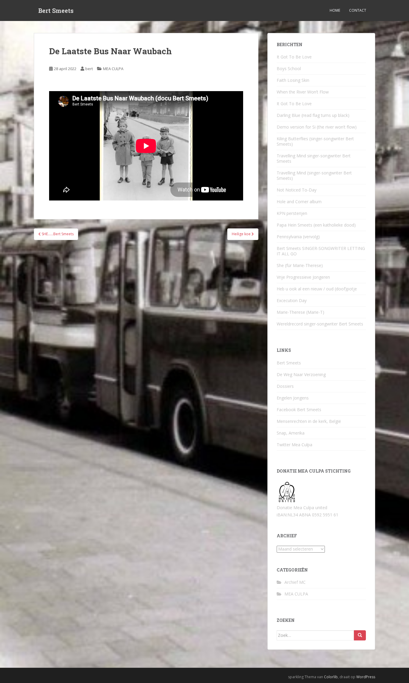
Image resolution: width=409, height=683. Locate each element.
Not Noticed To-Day (296, 190)
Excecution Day (292, 300)
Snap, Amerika (291, 433)
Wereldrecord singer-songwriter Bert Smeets (320, 324)
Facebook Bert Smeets (299, 409)
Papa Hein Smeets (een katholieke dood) (316, 225)
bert (89, 68)
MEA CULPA (113, 68)
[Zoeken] (360, 635)
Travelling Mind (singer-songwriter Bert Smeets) (314, 175)
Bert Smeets (56, 10)
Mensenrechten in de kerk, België (309, 421)
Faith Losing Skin (293, 80)
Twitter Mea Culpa (294, 444)
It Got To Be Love (294, 57)
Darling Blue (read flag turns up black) (313, 115)
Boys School (289, 68)
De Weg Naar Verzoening (301, 374)
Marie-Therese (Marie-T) (300, 312)
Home (335, 10)
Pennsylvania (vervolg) (298, 236)
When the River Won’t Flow (303, 92)
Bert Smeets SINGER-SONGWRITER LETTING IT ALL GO (321, 251)
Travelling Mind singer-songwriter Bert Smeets (314, 158)
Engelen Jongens (293, 398)
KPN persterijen (292, 213)
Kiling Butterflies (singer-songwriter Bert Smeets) (315, 141)
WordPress (365, 676)
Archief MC (295, 582)
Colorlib (331, 676)
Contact (357, 10)
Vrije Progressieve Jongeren (303, 277)
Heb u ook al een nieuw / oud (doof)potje (317, 289)
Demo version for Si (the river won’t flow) (317, 127)
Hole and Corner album (299, 201)
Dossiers (285, 386)
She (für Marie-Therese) (300, 265)
